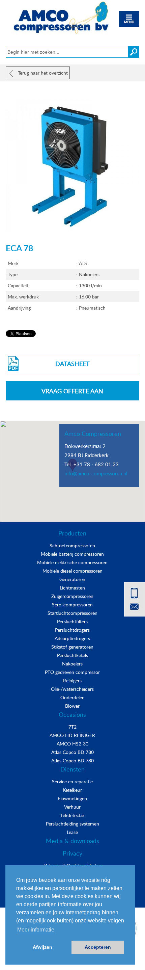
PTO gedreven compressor (72, 672)
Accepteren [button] (98, 947)
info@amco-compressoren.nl (95, 473)
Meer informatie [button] (35, 930)
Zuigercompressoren (72, 596)
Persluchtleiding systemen (72, 823)
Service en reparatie (72, 781)
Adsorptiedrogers (72, 638)
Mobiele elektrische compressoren (72, 562)
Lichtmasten (72, 587)
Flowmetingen (72, 798)
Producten (72, 533)
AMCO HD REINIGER (72, 735)
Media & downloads (72, 841)
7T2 (72, 727)
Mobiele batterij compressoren (72, 554)
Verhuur (72, 807)
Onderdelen (72, 697)
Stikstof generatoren (72, 647)
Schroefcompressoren (72, 545)
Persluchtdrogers (72, 630)
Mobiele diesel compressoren (72, 571)
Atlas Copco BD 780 (72, 752)
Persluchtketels (72, 655)
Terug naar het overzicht (42, 73)
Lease (72, 832)
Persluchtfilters (72, 621)
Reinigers (72, 680)
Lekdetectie (72, 815)
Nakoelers (72, 663)
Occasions (72, 714)
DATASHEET (72, 364)
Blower (72, 706)
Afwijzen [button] (42, 947)
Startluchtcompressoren (72, 613)
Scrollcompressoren (72, 604)
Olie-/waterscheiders (72, 689)
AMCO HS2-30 (72, 743)
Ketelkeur (72, 790)
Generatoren (72, 579)
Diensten (72, 769)
